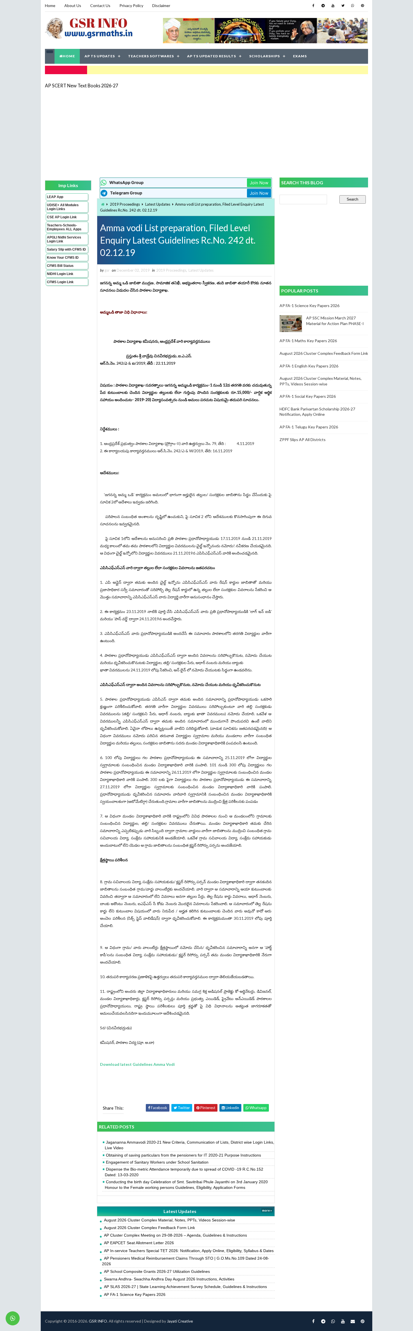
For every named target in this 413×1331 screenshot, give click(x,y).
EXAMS (300, 56)
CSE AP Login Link (62, 217)
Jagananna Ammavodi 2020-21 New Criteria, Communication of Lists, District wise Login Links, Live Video (189, 1145)
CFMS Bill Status (60, 266)
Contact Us (100, 5)
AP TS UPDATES (100, 56)
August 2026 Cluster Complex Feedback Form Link (149, 1227)
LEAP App (55, 197)
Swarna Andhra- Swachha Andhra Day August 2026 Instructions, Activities (169, 1279)
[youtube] (333, 5)
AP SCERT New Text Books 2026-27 (81, 85)
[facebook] (313, 5)
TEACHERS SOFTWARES (151, 56)
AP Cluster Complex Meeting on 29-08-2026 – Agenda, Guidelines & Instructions (175, 1235)
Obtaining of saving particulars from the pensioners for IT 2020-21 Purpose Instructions (183, 1155)
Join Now (259, 182)
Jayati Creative (180, 1321)
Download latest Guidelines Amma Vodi (137, 1064)
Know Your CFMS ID (63, 258)
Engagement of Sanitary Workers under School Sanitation (157, 1162)
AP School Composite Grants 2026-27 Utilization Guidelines (157, 1271)
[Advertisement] (206, 132)
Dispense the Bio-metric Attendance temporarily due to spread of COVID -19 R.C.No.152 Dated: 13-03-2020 (184, 1172)
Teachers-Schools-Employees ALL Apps (64, 227)
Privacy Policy (131, 5)
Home (50, 5)
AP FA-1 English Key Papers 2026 (309, 366)
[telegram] (323, 5)
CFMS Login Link (60, 282)
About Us (72, 5)
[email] (352, 1321)
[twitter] (343, 5)
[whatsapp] (352, 5)
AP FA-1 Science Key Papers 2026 (134, 1294)
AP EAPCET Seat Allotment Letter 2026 (139, 1243)
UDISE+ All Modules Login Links (63, 207)
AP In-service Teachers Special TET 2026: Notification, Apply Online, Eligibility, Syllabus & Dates (189, 1250)
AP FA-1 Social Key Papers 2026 (308, 396)
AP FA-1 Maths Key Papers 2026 (308, 340)
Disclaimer (161, 5)
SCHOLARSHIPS (264, 56)
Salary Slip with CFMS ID (66, 249)
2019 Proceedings (125, 204)
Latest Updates (157, 204)
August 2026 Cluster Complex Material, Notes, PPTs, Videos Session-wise (169, 1220)
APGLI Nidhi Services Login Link (64, 239)
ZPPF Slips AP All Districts (303, 439)
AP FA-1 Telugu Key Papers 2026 (309, 426)
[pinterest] (362, 5)
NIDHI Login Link (60, 274)
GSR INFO (98, 1321)
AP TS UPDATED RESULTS (211, 56)
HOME (69, 56)
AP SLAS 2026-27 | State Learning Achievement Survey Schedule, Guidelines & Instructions (185, 1286)
